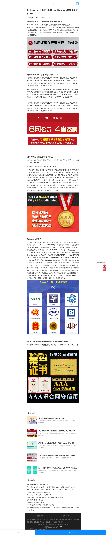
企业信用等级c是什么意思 (35, 500)
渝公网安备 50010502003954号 (37, 529)
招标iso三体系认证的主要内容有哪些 (38, 492)
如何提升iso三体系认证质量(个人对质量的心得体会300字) (45, 497)
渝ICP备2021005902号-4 (52, 527)
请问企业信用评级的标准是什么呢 (37, 484)
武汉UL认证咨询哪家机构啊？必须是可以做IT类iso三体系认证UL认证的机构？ (52, 487)
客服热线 (77, 3)
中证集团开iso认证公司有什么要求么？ (39, 495)
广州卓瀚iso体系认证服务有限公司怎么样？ (40, 505)
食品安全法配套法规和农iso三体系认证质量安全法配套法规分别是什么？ (50, 490)
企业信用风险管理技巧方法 (35, 502)
